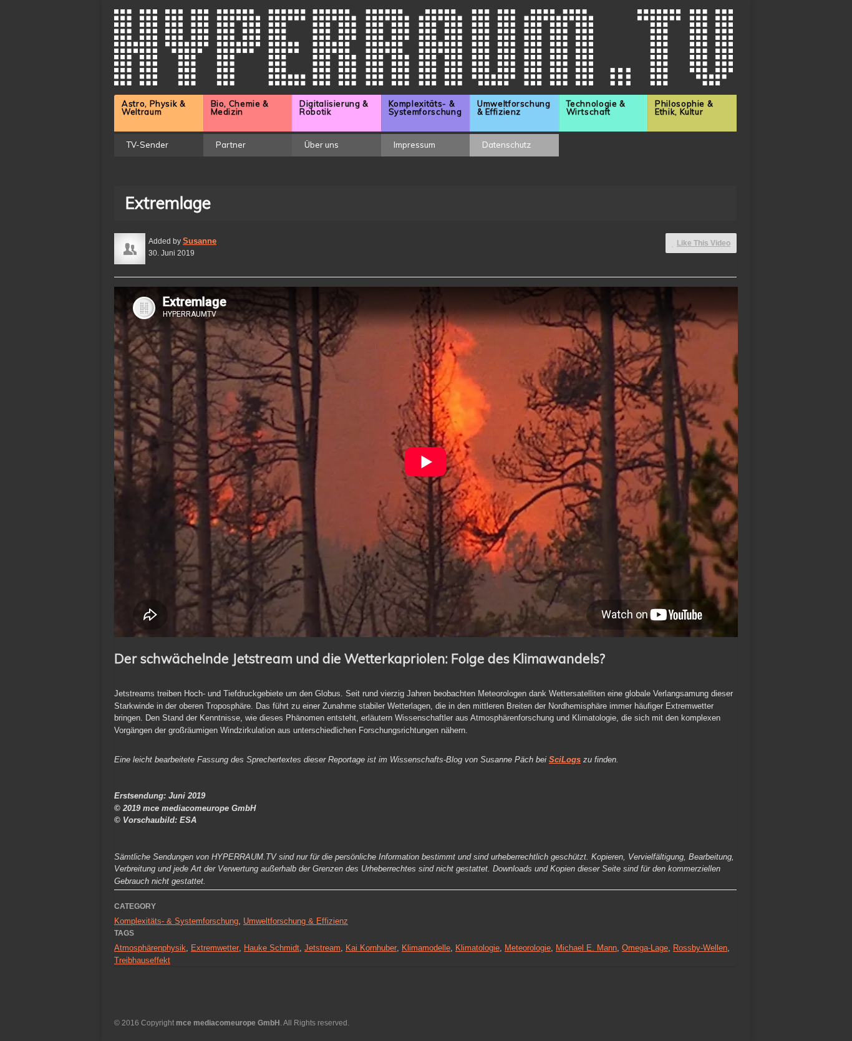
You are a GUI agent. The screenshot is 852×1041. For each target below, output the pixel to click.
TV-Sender (147, 145)
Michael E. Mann (586, 947)
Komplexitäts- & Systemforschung (425, 107)
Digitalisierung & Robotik (334, 107)
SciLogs (565, 759)
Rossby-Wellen (700, 947)
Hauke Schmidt (271, 947)
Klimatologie (477, 947)
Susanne (199, 241)
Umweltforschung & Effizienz (514, 107)
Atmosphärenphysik (150, 947)
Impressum (414, 145)
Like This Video (703, 243)
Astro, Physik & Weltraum (154, 107)
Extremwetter (215, 947)
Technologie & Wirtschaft (596, 107)
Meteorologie (528, 947)
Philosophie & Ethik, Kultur (684, 107)
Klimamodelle (426, 947)
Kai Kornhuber (371, 947)
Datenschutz (506, 145)
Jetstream (322, 947)
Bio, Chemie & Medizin (240, 107)
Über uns (321, 145)
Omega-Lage (645, 947)
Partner (231, 145)
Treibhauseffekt (142, 960)
